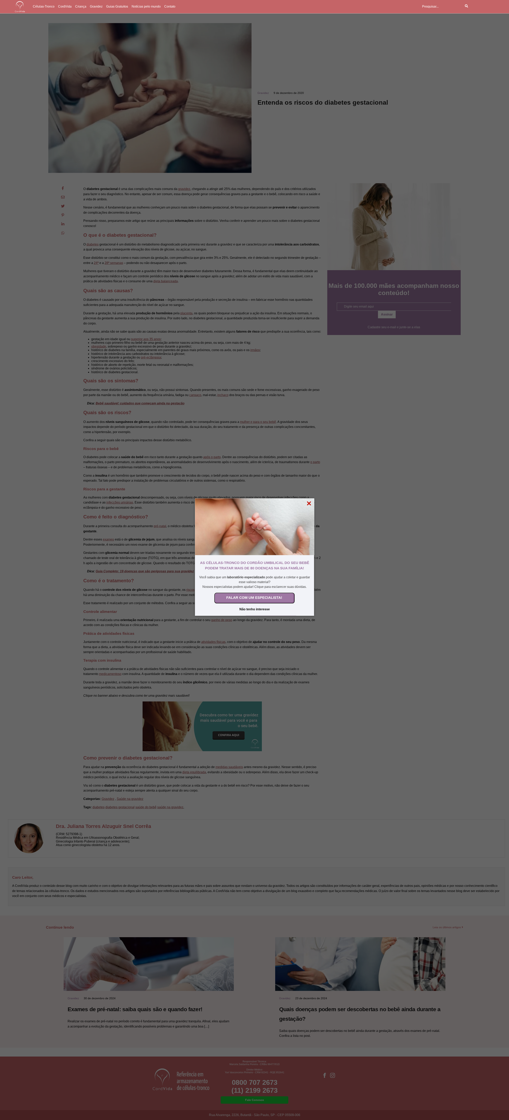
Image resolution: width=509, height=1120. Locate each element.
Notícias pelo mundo (146, 6)
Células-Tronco (43, 6)
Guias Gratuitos (117, 6)
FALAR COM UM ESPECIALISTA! (254, 598)
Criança (80, 6)
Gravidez (96, 6)
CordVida (65, 6)
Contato (169, 6)
